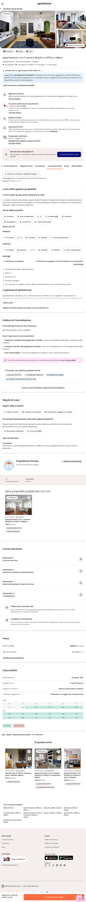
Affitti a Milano (8, 808)
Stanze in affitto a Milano (53, 813)
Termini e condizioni (52, 847)
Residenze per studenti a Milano (12, 821)
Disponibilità (77, 166)
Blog (3, 847)
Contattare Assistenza (10, 865)
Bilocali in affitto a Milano (53, 808)
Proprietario (40, 166)
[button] (75, 45)
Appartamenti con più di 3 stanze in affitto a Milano (32, 815)
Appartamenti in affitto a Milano (32, 809)
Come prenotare (55, 166)
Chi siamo (5, 843)
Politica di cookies (51, 843)
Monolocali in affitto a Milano (72, 814)
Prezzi (66, 166)
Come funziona (7, 840)
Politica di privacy (51, 840)
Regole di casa (26, 166)
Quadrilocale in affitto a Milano (12, 814)
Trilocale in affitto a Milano (71, 809)
